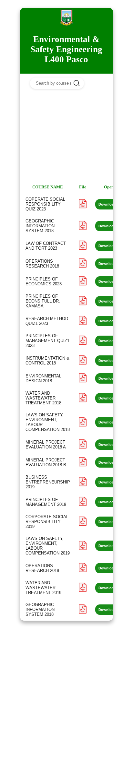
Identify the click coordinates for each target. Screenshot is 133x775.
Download (107, 204)
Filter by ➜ (86, 95)
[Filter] (98, 82)
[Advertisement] (66, 136)
